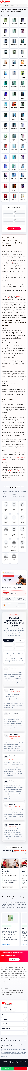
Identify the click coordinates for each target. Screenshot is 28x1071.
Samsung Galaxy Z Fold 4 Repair (11, 983)
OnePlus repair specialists (14, 470)
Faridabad (3, 992)
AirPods (20, 648)
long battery (10, 262)
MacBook (8, 648)
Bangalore (8, 992)
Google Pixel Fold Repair (11, 984)
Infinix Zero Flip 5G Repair (10, 977)
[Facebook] (6, 1010)
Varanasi (7, 994)
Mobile (8, 640)
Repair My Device (14, 959)
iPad (19, 640)
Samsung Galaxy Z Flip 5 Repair (11, 969)
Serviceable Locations (7, 1014)
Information (5, 1023)
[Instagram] (10, 1010)
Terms (14, 1064)
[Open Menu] (26, 1)
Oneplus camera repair (16, 443)
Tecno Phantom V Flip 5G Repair (18, 979)
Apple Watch (8, 644)
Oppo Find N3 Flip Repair (21, 977)
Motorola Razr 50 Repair (12, 971)
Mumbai (18, 992)
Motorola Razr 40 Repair (9, 975)
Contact (18, 1064)
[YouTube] (13, 1010)
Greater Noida (15, 990)
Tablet (19, 644)
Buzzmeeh (8, 388)
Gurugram (21, 990)
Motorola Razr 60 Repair (9, 973)
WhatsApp (8, 1069)
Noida (10, 990)
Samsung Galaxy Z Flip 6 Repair (7, 967)
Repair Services (6, 1028)
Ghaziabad (6, 990)
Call (22, 1069)
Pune (22, 992)
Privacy (10, 1064)
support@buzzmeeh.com (8, 955)
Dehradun (3, 994)
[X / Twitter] (3, 1010)
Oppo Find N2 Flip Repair (6, 979)
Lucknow (12, 994)
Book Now (14, 229)
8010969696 (4, 954)
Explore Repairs (10, 944)
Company (4, 1019)
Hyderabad (13, 992)
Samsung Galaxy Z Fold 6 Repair (7, 981)
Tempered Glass (6, 1033)
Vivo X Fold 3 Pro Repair (21, 984)
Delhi (2, 990)
